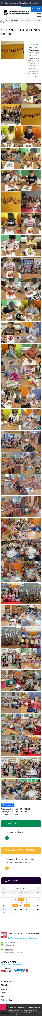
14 (32, 902)
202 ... (29, 20)
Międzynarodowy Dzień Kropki (20, 32)
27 (27, 909)
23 (4, 909)
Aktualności (6, 985)
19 (21, 906)
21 (32, 906)
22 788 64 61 (38, 8)
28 (32, 909)
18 (15, 906)
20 (27, 906)
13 (27, 902)
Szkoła (4, 989)
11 (15, 902)
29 (38, 909)
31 (9, 912)
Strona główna (7, 981)
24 (9, 909)
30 (4, 912)
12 (21, 902)
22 (38, 906)
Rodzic (4, 996)
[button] (2, 3)
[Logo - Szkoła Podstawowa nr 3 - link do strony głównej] (16, 12)
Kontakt (4, 1004)
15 (38, 902)
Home (5, 20)
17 (9, 906)
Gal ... (22, 20)
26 (21, 909)
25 (15, 909)
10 (9, 902)
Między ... (37, 20)
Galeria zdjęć (13, 20)
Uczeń (4, 992)
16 (4, 906)
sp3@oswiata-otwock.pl (33, 8)
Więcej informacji (7, 838)
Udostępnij (9, 805)
